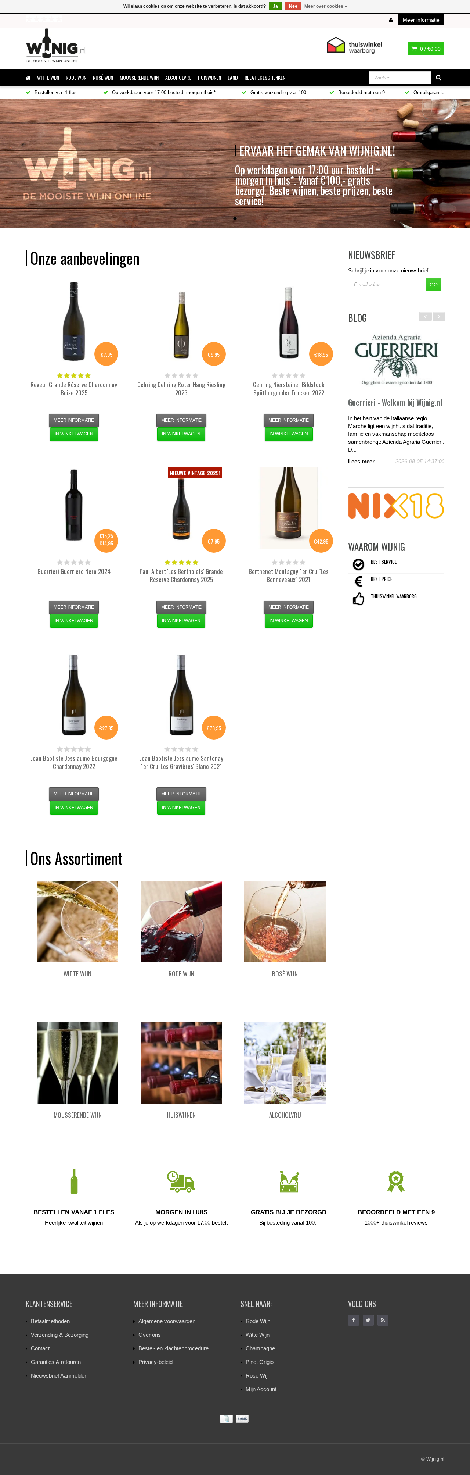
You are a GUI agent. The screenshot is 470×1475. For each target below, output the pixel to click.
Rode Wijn (258, 1321)
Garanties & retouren (56, 1362)
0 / (430, 49)
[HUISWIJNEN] (181, 1063)
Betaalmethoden (50, 1321)
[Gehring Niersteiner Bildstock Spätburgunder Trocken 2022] (288, 321)
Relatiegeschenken (265, 77)
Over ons (149, 1335)
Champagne (260, 1348)
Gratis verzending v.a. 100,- (279, 92)
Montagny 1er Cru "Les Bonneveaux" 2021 (289, 575)
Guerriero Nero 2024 (74, 571)
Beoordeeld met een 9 (361, 92)
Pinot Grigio (260, 1362)
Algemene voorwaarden (166, 1321)
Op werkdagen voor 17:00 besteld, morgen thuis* (163, 92)
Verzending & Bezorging (59, 1335)
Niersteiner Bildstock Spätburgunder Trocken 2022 (288, 388)
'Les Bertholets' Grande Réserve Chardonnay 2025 (181, 575)
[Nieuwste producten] (382, 1320)
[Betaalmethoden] (235, 1419)
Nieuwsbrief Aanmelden (59, 1375)
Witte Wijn (258, 1335)
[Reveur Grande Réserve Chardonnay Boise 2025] (74, 321)
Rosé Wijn (258, 1375)
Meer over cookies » (325, 6)
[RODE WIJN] (181, 921)
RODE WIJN (76, 77)
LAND (233, 77)
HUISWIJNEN (209, 77)
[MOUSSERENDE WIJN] (77, 1063)
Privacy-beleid (155, 1362)
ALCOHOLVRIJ (178, 77)
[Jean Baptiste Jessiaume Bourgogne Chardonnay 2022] (74, 695)
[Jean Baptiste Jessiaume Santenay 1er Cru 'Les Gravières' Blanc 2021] (181, 695)
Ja (275, 6)
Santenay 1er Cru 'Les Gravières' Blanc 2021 (181, 762)
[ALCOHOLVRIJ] (285, 1063)
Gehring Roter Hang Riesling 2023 (181, 388)
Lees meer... (363, 461)
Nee (293, 6)
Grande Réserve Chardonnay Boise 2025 (73, 388)
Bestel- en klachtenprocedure (173, 1348)
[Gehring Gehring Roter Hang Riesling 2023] (181, 321)
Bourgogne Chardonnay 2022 (74, 762)
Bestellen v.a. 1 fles (55, 92)
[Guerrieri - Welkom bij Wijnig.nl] (396, 360)
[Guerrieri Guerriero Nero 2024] (74, 508)
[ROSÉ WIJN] (285, 921)
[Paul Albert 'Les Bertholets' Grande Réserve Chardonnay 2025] (181, 508)
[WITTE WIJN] (77, 921)
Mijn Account (261, 1389)
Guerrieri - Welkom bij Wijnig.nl (395, 402)
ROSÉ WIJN (103, 77)
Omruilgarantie (428, 92)
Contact (40, 1348)
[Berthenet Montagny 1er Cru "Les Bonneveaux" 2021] (288, 508)
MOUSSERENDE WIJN (139, 77)
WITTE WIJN (48, 77)
